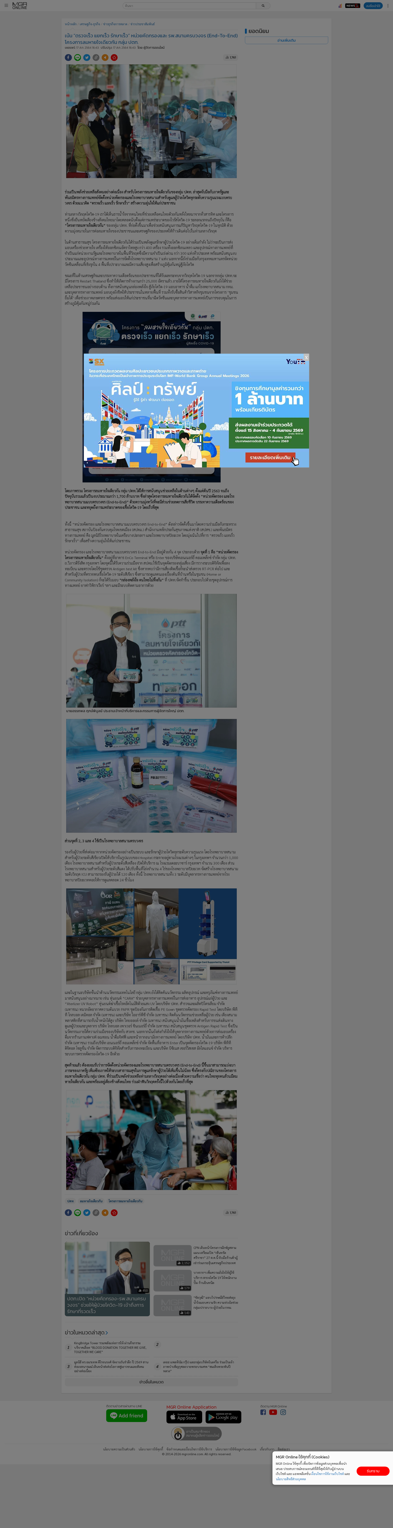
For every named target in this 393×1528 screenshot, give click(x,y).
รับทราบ (373, 1471)
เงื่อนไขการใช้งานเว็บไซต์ (327, 1474)
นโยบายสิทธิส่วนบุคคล (291, 1479)
